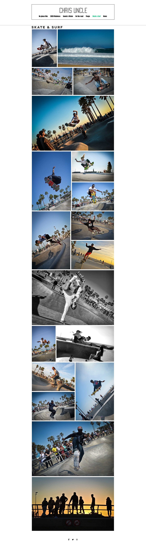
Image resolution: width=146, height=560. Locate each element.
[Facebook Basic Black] (69, 540)
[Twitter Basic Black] (73, 540)
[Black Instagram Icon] (77, 540)
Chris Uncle (73, 10)
